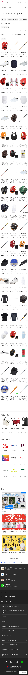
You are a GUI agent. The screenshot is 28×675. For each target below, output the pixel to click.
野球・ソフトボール (5, 27)
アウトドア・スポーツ (9, 23)
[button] (14, 406)
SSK (5, 562)
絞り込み (24, 672)
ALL (2, 23)
